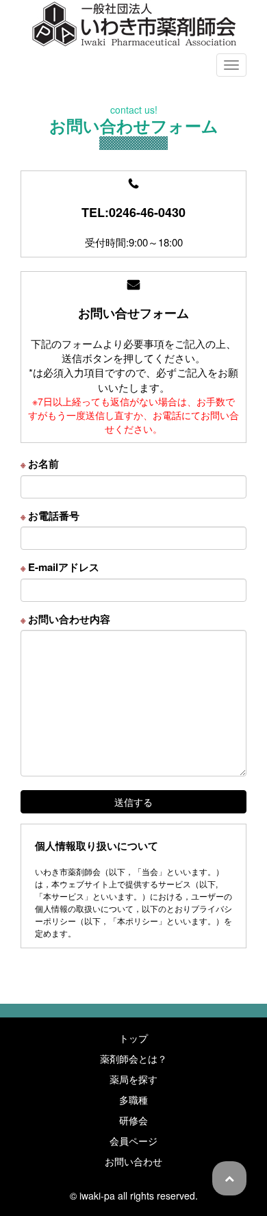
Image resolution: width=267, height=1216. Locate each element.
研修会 (133, 1120)
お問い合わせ (133, 1161)
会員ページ (133, 1141)
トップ (133, 1038)
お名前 (40, 464)
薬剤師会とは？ (133, 1058)
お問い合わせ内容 (65, 619)
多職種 (133, 1099)
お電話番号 (50, 516)
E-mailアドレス (60, 567)
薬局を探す (133, 1079)
